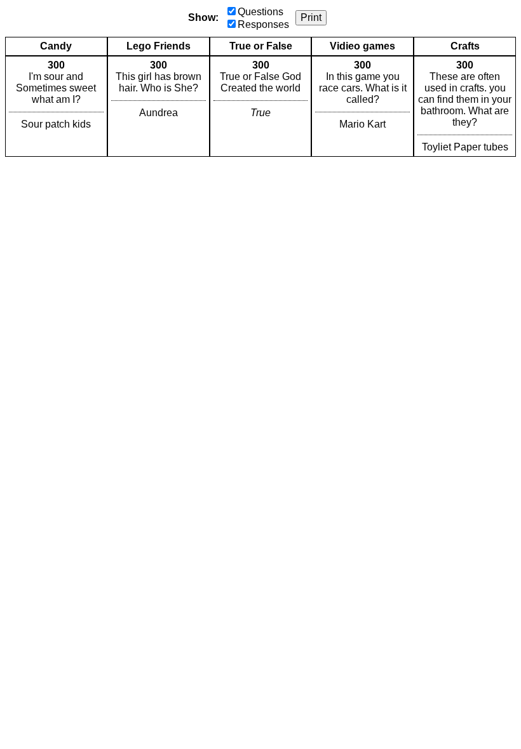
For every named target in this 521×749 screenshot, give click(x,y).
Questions (260, 11)
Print (311, 17)
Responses (263, 24)
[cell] (56, 106)
